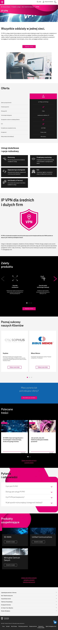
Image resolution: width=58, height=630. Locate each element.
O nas (3, 626)
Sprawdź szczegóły (10, 541)
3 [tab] (31, 302)
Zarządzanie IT (6, 452)
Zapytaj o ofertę (29, 46)
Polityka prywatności (23, 626)
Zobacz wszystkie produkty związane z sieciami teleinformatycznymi (29, 580)
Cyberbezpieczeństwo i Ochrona (8, 592)
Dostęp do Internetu (6, 604)
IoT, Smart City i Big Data (7, 608)
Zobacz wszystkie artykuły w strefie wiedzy (29, 461)
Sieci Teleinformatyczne (7, 595)
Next (55, 278)
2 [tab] (29, 377)
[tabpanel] (15, 284)
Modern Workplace (5, 611)
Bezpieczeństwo (33, 626)
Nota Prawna (14, 626)
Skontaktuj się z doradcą (29, 397)
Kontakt (8, 626)
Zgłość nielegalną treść (51, 626)
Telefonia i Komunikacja (6, 601)
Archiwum (33, 452)
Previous (2, 278)
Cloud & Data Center (6, 598)
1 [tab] (26, 302)
